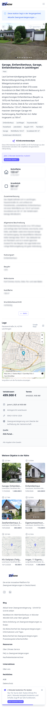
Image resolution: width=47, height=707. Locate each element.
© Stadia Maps (16, 373)
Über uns (6, 669)
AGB (4, 679)
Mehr (25, 313)
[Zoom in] (42, 335)
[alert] (23, 696)
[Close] (42, 690)
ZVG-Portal (8, 434)
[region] (23, 41)
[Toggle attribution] (42, 373)
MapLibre (7, 373)
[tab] (17, 57)
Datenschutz (8, 683)
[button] (23, 353)
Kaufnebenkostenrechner (13, 657)
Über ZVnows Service (11, 649)
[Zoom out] (42, 338)
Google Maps (35, 326)
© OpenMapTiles (27, 373)
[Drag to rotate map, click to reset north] (42, 342)
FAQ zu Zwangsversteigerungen (16, 653)
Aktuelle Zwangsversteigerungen (22, 17)
